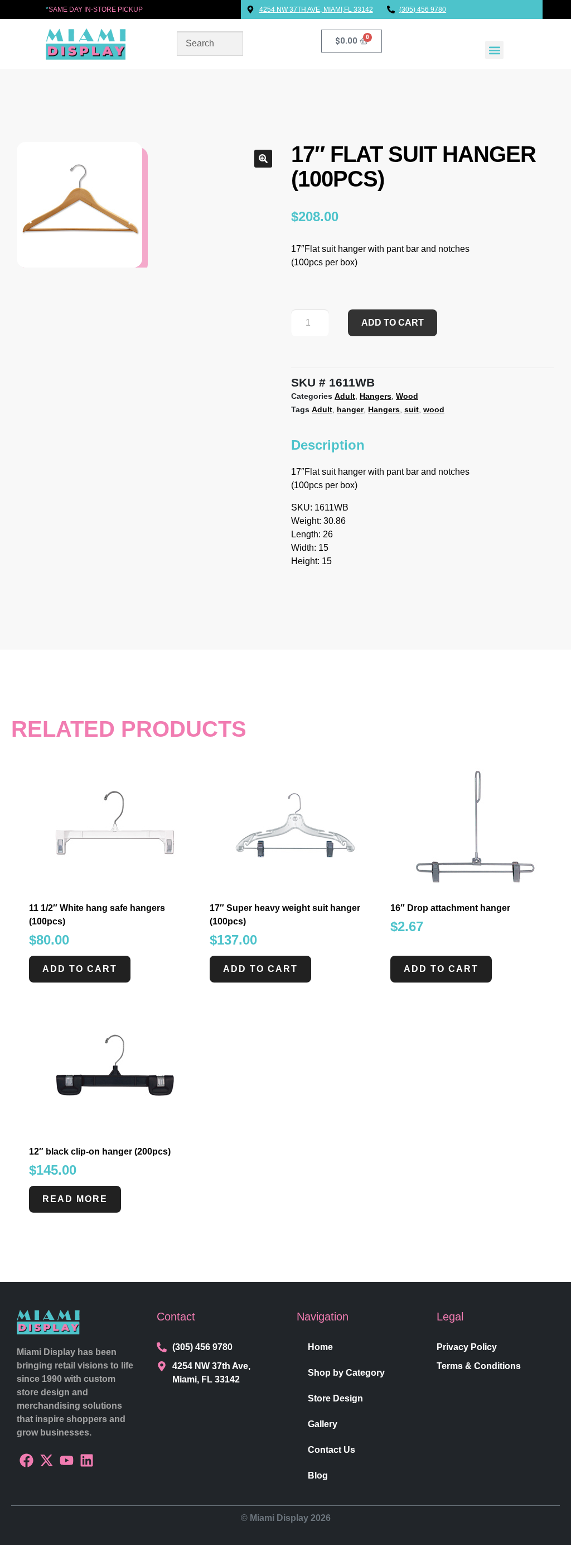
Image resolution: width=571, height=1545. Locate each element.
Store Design (335, 1398)
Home (320, 1347)
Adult (345, 396)
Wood (407, 396)
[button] (494, 50)
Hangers (375, 396)
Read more (75, 1199)
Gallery (322, 1424)
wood (433, 409)
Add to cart (392, 322)
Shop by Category (346, 1372)
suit (411, 409)
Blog (318, 1475)
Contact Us (331, 1450)
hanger (350, 409)
